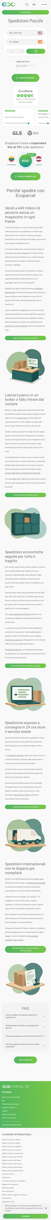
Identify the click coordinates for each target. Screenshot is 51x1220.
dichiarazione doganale (36, 883)
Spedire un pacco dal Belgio (11, 1160)
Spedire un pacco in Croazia (11, 1150)
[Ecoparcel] (9, 4)
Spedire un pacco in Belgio (11, 1143)
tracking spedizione (13, 650)
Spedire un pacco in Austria (11, 1140)
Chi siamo (7, 1092)
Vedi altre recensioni (25, 102)
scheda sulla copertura (14, 640)
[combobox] (26, 33)
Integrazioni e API (8, 1202)
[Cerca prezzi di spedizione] (35, 51)
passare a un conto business (16, 326)
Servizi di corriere (8, 1174)
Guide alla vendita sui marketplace (14, 1181)
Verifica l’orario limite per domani (25, 807)
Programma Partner (8, 1107)
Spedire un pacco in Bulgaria (11, 1146)
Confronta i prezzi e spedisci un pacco (25, 666)
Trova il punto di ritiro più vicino (25, 495)
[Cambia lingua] (34, 4)
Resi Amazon (6, 1198)
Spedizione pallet (8, 1188)
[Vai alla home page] (25, 1086)
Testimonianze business (10, 1104)
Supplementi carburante (10, 1184)
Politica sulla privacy (9, 1114)
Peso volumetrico (8, 1191)
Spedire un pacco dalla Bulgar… (12, 1167)
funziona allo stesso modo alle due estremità (22, 473)
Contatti (4, 1111)
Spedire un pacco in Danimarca (12, 1153)
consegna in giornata (15, 756)
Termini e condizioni (9, 1118)
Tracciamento (25, 12)
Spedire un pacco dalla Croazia (12, 1171)
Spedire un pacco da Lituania (12, 1164)
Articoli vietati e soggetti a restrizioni (14, 1195)
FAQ (3, 1101)
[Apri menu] (27, 4)
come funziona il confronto (19, 614)
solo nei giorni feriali (21, 795)
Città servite (6, 1177)
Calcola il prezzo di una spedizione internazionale (25, 949)
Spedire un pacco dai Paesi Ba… (13, 1157)
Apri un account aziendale (11, 1097)
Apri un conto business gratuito (25, 338)
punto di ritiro (22, 418)
